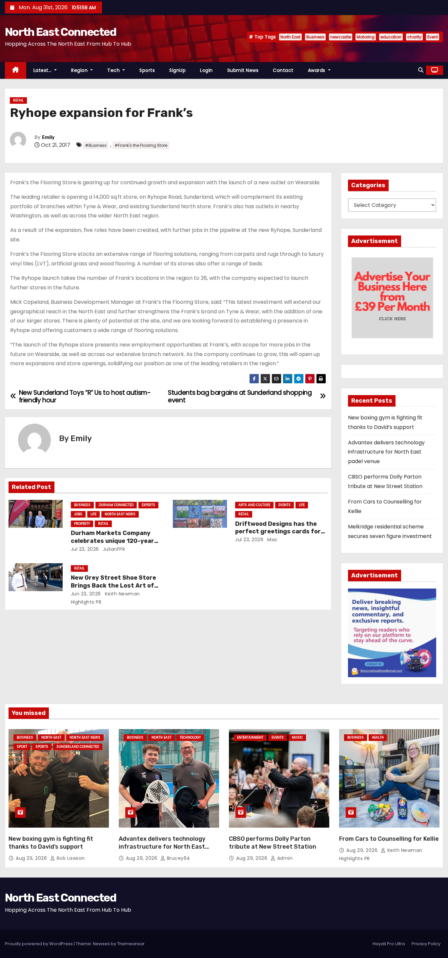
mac (272, 539)
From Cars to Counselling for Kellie (389, 838)
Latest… (43, 70)
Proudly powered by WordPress (39, 944)
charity (414, 37)
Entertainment (250, 737)
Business (315, 37)
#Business (96, 145)
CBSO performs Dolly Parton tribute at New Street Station (272, 842)
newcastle (340, 37)
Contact (283, 70)
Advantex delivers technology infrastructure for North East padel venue (386, 452)
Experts (148, 504)
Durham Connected (116, 504)
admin (284, 858)
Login (206, 70)
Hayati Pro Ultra (389, 944)
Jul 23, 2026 (85, 549)
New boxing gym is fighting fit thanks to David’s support (51, 842)
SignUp (177, 70)
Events (284, 504)
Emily (48, 137)
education (390, 37)
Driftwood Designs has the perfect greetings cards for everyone (278, 531)
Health (378, 737)
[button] (420, 70)
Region (80, 70)
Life (93, 514)
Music (297, 737)
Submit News (243, 70)
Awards (317, 70)
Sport (22, 746)
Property (82, 523)
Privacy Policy (426, 944)
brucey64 (177, 858)
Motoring (366, 37)
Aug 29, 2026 (32, 858)
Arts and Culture (254, 504)
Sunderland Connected (77, 746)
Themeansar (131, 944)
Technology (190, 737)
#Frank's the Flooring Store (140, 145)
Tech (114, 70)
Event (432, 37)
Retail (18, 100)
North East (290, 37)
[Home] (15, 70)
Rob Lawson (70, 858)
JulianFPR (113, 549)
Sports (147, 70)
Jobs (78, 514)
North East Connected (60, 32)
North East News (120, 514)
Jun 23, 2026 (86, 593)
